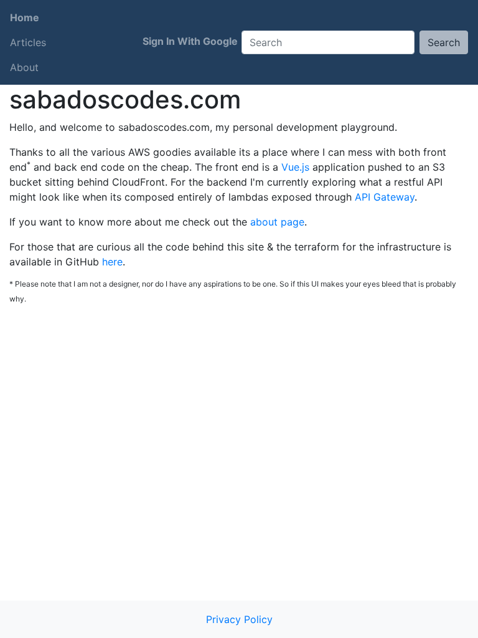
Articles (28, 42)
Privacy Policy (239, 619)
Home (24, 17)
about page (277, 222)
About (24, 67)
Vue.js (295, 167)
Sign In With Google (190, 41)
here (112, 261)
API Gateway (385, 197)
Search (444, 42)
